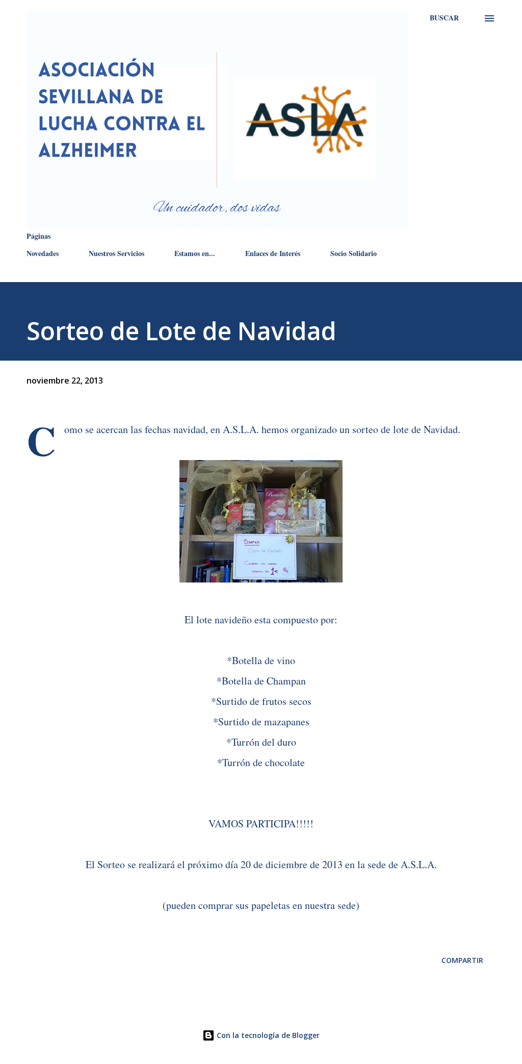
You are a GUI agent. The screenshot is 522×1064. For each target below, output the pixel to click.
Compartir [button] (462, 960)
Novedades (43, 253)
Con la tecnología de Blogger (267, 1035)
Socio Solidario (353, 253)
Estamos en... (194, 253)
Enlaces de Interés (272, 253)
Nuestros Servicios (116, 253)
